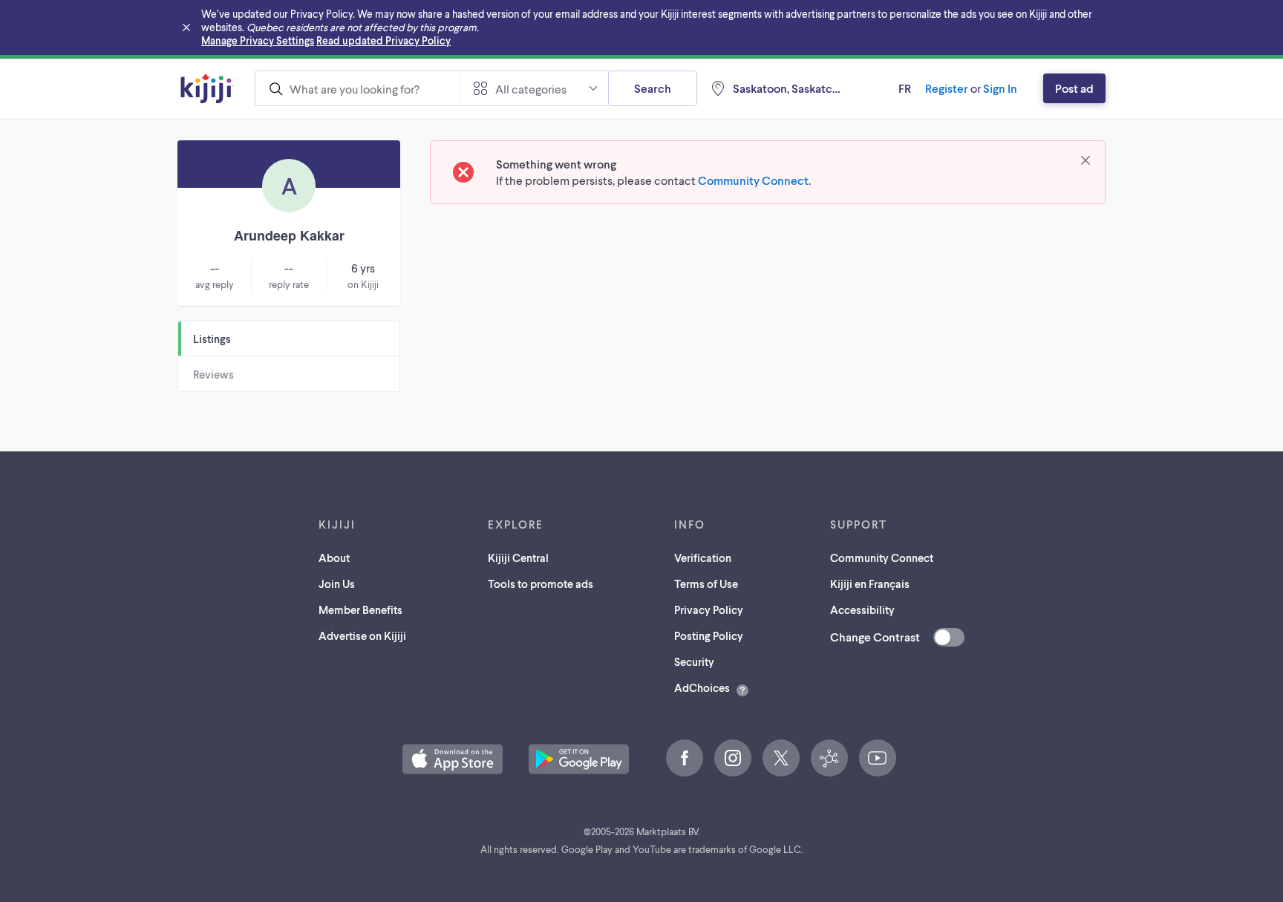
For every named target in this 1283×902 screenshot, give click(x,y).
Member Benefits (360, 609)
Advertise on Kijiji (362, 635)
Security (694, 661)
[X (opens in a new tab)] (781, 758)
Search (652, 88)
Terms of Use (706, 583)
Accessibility (862, 609)
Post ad (1074, 88)
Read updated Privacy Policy (383, 40)
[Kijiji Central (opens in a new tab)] (829, 758)
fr (904, 88)
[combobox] (357, 88)
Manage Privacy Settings (257, 40)
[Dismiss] (1085, 160)
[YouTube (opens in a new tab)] (877, 758)
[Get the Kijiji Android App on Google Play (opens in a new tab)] (579, 759)
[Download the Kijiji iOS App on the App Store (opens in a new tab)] (452, 759)
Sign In (1000, 88)
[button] (452, 759)
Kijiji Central (518, 557)
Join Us (337, 583)
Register (946, 88)
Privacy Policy (708, 609)
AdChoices (702, 687)
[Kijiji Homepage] (207, 88)
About (334, 557)
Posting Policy (708, 635)
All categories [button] (531, 89)
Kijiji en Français (870, 583)
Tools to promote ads (540, 583)
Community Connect (753, 180)
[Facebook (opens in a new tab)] (684, 758)
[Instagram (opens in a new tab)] (732, 758)
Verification (702, 557)
